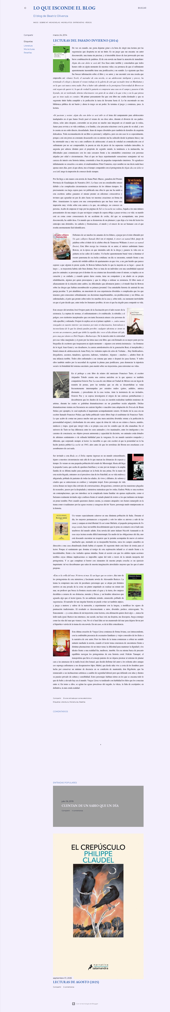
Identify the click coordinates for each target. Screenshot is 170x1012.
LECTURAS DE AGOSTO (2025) (76, 982)
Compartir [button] (28, 35)
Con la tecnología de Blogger (87, 1004)
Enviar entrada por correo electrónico (77, 698)
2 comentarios (68, 987)
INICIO (35, 22)
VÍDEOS (88, 22)
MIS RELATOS (66, 22)
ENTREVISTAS (78, 22)
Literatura (28, 46)
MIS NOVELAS (54, 22)
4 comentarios (77, 811)
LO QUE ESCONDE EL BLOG (64, 8)
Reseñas (28, 52)
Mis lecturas (29, 49)
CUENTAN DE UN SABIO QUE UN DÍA (90, 806)
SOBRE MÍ (44, 22)
